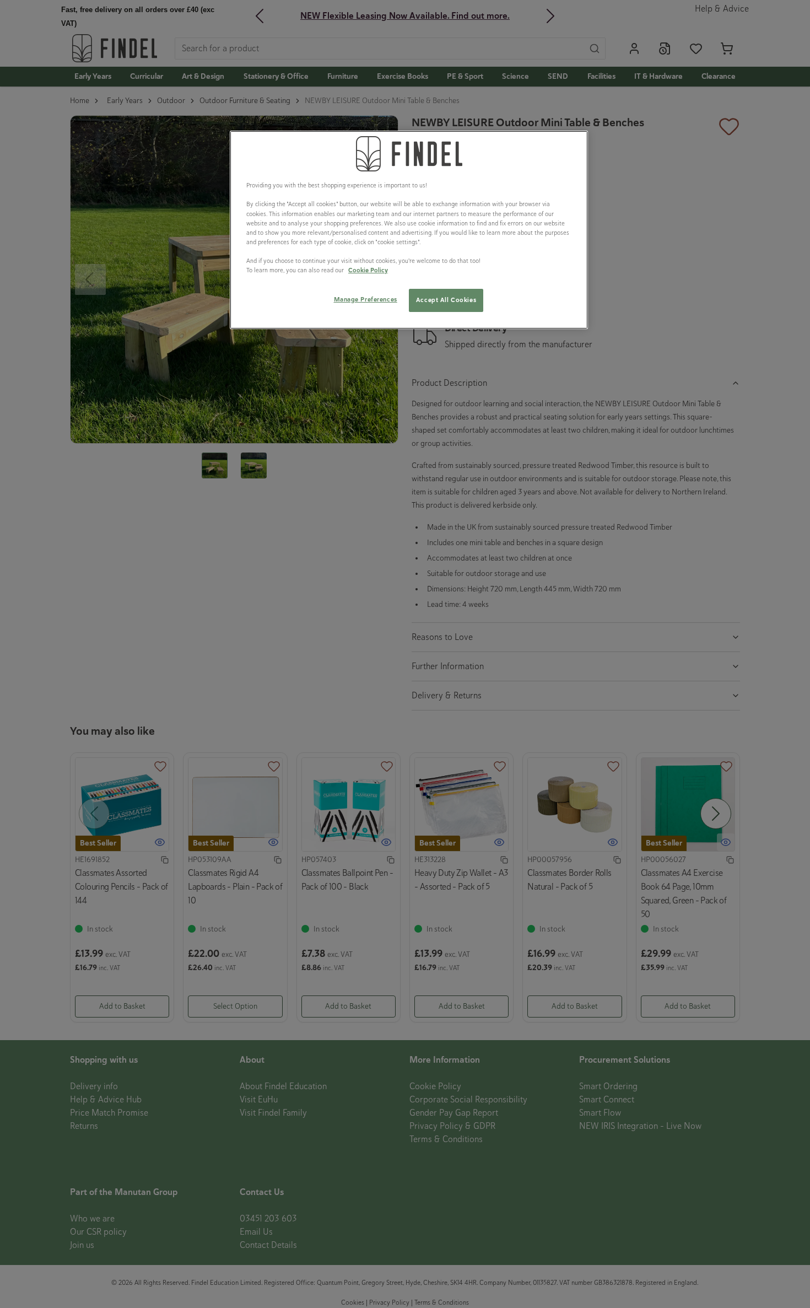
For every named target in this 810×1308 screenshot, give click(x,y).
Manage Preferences (365, 299)
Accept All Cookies (446, 300)
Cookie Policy (368, 270)
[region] (409, 230)
